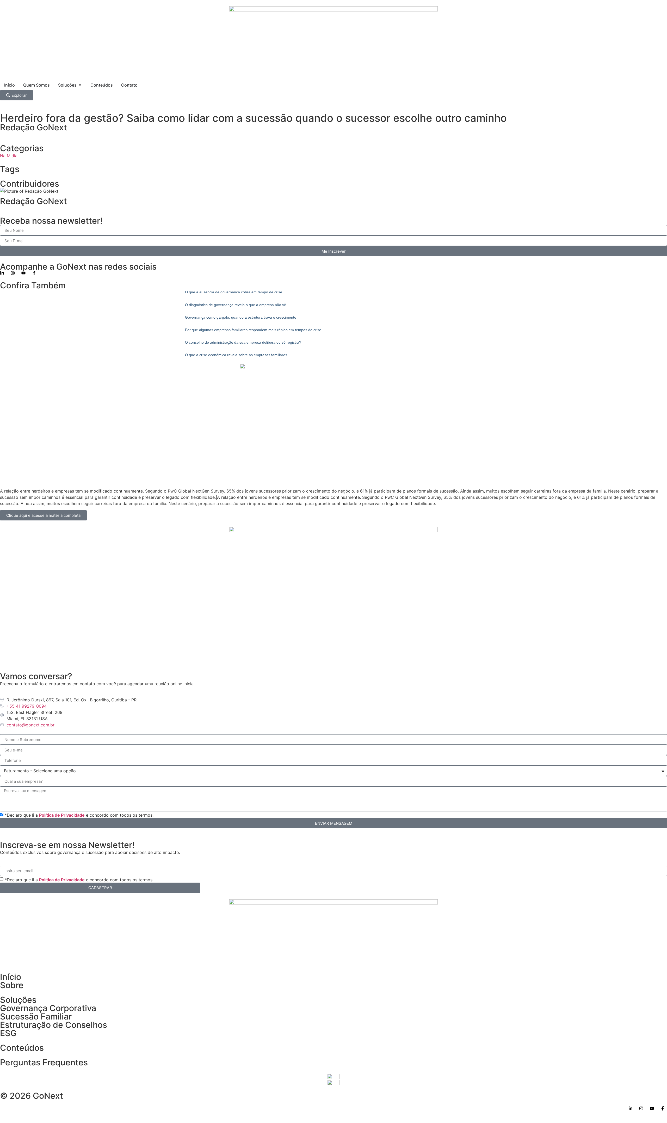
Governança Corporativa (48, 1008)
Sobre (11, 985)
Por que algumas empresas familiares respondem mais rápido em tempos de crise (253, 330)
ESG (8, 1033)
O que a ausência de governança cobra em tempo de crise (233, 292)
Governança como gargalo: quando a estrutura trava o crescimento (240, 317)
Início (10, 977)
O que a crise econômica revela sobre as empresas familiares (236, 355)
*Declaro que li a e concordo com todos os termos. (79, 815)
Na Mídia (8, 155)
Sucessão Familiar (36, 1016)
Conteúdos (22, 1048)
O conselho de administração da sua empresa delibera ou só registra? (243, 342)
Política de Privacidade (62, 815)
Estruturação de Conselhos (53, 1025)
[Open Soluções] (80, 85)
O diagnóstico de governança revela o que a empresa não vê (235, 305)
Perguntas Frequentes (44, 1062)
